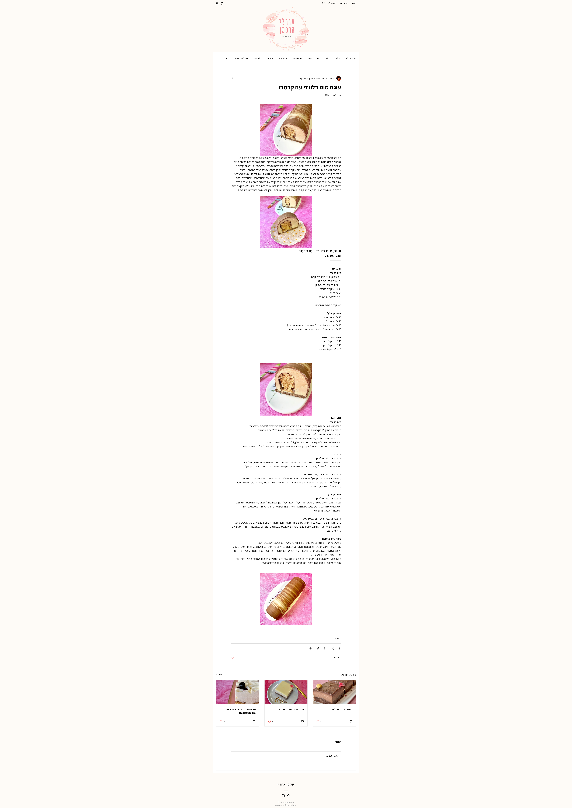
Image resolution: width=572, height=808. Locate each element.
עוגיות (327, 58)
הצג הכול (219, 674)
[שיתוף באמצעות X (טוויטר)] (332, 648)
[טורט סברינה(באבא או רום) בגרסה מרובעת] (237, 692)
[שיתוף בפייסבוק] (339, 648)
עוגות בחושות (313, 58)
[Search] (324, 3)
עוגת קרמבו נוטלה (342, 709)
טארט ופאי (283, 58)
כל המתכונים (351, 58)
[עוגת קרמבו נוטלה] (334, 692)
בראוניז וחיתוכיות (241, 58)
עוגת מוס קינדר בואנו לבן (290, 709)
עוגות (337, 58)
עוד (227, 58)
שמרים (270, 58)
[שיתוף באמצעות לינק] (317, 648)
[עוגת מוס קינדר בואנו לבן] (286, 692)
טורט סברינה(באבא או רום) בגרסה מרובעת (241, 711)
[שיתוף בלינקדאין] (325, 648)
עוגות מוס (258, 58)
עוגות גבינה (297, 58)
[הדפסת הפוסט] (310, 648)
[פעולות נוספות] (232, 78)
